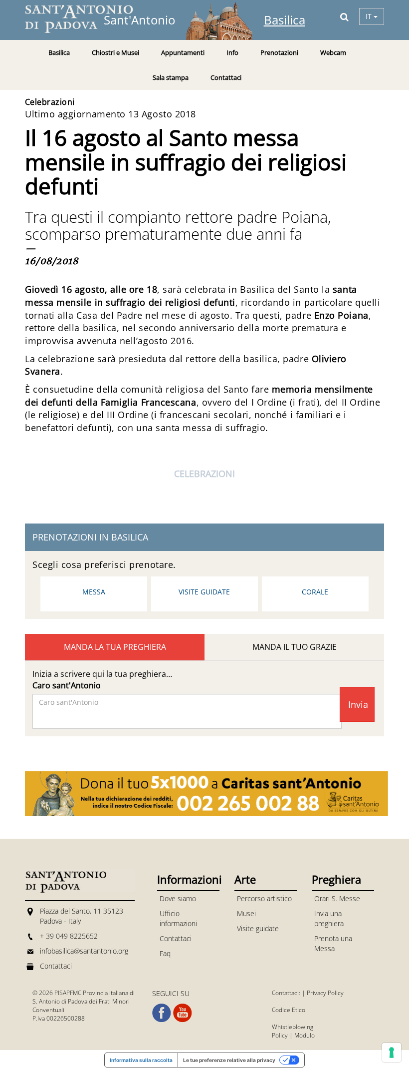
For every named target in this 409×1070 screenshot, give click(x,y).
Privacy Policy (325, 993)
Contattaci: (287, 993)
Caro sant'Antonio (66, 685)
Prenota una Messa (333, 943)
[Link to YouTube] (182, 1013)
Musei (246, 913)
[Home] (85, 19)
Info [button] (232, 52)
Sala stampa (171, 77)
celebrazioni (204, 474)
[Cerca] (344, 16)
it (370, 16)
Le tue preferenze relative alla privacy (229, 1060)
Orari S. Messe (337, 898)
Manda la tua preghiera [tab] (115, 646)
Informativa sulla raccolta (141, 1060)
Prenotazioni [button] (279, 52)
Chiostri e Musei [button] (115, 52)
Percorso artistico (264, 898)
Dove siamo (178, 898)
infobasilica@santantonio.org (84, 951)
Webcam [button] (333, 52)
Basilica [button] (59, 52)
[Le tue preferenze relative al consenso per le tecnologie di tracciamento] (391, 1052)
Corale (315, 591)
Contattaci (225, 77)
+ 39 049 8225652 (69, 936)
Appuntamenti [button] (182, 52)
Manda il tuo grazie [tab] (294, 646)
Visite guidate (204, 591)
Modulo (304, 1035)
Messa (93, 591)
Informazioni (188, 879)
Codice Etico (288, 1010)
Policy (280, 1035)
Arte (245, 879)
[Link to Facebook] (161, 1013)
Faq (165, 953)
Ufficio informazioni (178, 918)
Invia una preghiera (329, 918)
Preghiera (336, 879)
